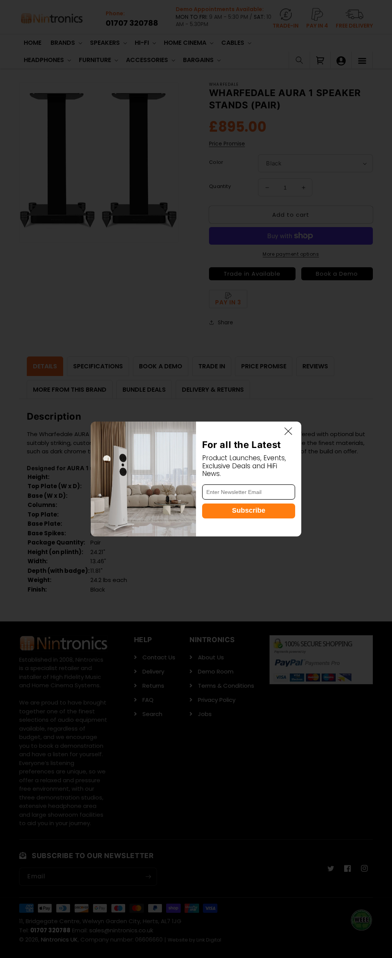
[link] (143, 479)
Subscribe (248, 510)
